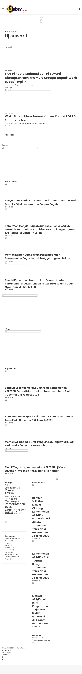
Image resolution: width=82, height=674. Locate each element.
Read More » (9, 87)
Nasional (11, 500)
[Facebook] (2, 657)
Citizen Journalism (13, 486)
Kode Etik (5, 655)
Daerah (10, 491)
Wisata (17, 513)
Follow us (36, 635)
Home (8, 31)
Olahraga (15, 502)
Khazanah (8, 548)
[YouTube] (2, 659)
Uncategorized (16, 511)
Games (7, 496)
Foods (15, 494)
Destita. (4, 143)
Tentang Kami (6, 650)
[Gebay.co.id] (17, 9)
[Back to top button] (0, 664)
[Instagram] (2, 661)
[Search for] (79, 9)
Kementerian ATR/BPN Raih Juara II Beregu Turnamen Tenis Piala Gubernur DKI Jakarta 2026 (39, 418)
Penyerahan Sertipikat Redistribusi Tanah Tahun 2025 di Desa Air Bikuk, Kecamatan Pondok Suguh (40, 202)
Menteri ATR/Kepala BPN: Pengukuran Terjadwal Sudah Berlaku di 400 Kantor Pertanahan (40, 443)
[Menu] (3, 9)
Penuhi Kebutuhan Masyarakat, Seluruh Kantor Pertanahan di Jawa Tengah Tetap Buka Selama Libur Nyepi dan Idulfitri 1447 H (39, 283)
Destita (41, 17)
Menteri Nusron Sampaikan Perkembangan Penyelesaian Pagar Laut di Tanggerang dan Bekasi (37, 256)
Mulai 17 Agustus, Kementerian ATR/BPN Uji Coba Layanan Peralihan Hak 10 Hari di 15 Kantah (35, 469)
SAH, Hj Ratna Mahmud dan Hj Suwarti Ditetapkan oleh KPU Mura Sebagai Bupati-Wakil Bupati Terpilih (41, 78)
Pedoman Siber (7, 652)
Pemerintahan (15, 505)
